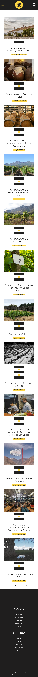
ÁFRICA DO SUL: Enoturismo (19, 240)
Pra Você (19, 644)
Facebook (19, 614)
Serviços (19, 641)
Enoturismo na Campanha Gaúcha (19, 575)
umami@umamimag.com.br (19, 673)
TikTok (19, 626)
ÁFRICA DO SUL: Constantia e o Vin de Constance (19, 143)
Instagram (19, 617)
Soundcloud (19, 623)
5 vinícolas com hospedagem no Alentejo (19, 49)
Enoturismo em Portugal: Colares (19, 384)
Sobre (19, 638)
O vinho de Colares (19, 334)
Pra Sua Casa (19, 647)
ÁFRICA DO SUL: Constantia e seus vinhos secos (19, 192)
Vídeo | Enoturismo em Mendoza (19, 480)
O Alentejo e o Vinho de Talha (19, 95)
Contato (19, 650)
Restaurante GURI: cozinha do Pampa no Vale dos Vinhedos (19, 432)
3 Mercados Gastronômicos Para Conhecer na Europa (19, 528)
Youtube (19, 620)
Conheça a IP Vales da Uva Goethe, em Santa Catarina (19, 288)
